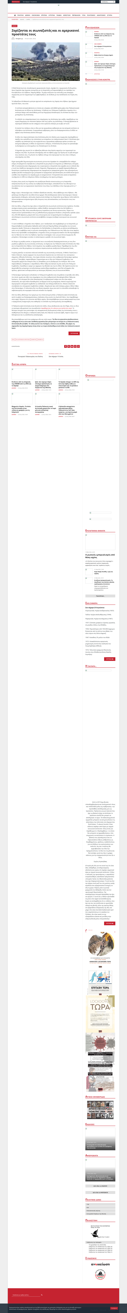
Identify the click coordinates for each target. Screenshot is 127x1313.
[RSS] (105, 1294)
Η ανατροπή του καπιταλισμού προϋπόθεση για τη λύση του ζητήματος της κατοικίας (99, 1146)
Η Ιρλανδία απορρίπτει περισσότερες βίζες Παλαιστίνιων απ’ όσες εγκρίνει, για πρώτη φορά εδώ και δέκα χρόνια (68, 410)
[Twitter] (98, 1294)
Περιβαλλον (76, 15)
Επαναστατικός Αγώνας (93, 1210)
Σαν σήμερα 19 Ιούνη (56, 356)
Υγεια (83, 15)
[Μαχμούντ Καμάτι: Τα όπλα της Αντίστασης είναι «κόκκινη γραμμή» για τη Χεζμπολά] (22, 398)
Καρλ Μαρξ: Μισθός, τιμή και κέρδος (103, 572)
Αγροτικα (52, 15)
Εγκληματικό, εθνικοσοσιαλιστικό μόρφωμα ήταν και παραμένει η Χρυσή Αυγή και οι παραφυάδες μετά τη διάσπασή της (100, 1177)
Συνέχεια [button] (114, 1308)
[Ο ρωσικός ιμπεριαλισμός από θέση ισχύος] (100, 542)
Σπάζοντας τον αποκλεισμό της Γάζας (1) (100, 1252)
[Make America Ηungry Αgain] (89, 55)
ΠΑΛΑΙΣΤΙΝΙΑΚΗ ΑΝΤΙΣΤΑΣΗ (23, 339)
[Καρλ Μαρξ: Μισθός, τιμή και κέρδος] (89, 572)
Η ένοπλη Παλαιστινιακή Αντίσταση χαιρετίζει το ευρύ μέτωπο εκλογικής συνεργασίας (45, 409)
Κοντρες (97, 52)
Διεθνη (27, 15)
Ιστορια (109, 15)
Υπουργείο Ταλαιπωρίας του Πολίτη (30, 356)
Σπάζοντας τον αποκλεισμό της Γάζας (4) (100, 1246)
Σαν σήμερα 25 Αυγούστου (103, 46)
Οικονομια (36, 15)
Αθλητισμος (101, 15)
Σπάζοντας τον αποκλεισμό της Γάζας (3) (100, 1248)
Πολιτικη (20, 15)
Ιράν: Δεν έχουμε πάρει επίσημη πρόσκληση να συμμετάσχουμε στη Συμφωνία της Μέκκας (43, 384)
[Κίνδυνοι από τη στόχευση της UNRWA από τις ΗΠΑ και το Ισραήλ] (22, 374)
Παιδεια (59, 15)
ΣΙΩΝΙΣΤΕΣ (33, 339)
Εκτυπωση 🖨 (74, 333)
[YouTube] (102, 1294)
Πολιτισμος (91, 15)
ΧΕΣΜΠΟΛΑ (40, 339)
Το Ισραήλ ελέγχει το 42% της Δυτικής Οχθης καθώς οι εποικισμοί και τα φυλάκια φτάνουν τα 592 (69, 384)
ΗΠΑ (13, 339)
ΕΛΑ (88, 1207)
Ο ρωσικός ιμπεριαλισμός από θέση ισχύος (100, 556)
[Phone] (113, 1294)
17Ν (88, 1204)
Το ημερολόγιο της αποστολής (97, 1245)
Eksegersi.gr (19, 38)
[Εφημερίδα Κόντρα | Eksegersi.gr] (63, 8)
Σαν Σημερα (98, 44)
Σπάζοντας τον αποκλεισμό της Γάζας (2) (100, 1250)
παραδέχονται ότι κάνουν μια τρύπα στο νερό (56, 308)
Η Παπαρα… (91, 666)
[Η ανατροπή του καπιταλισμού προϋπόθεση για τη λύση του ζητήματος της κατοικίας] (100, 1139)
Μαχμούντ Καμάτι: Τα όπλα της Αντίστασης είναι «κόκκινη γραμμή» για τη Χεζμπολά (21, 409)
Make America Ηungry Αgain (30, 2)
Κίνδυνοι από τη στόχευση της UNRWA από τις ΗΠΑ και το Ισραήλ (21, 384)
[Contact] (109, 1294)
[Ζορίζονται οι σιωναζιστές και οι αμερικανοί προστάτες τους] (46, 80)
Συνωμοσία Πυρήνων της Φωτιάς (96, 1214)
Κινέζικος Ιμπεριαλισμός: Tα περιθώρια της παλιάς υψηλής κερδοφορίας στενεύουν (104, 585)
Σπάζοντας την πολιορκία (94, 1242)
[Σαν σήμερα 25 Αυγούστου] (89, 46)
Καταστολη (66, 15)
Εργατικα (44, 15)
